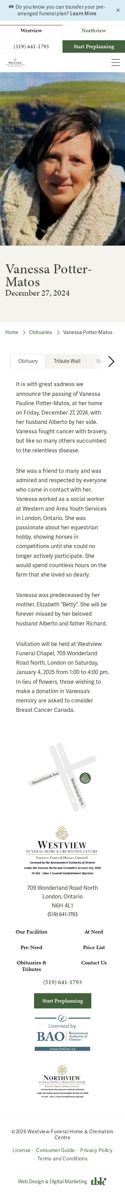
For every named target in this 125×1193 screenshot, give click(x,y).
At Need (93, 932)
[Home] (15, 62)
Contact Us (94, 962)
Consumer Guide (55, 1150)
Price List (94, 947)
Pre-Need (31, 947)
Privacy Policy (96, 1150)
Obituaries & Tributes (31, 965)
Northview (94, 30)
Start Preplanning (94, 46)
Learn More (83, 13)
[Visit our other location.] (62, 1081)
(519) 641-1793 (31, 46)
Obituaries (40, 332)
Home (11, 332)
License (21, 1150)
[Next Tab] (103, 361)
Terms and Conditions (63, 1158)
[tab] (27, 361)
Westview (31, 30)
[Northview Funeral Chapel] (62, 777)
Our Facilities (31, 932)
